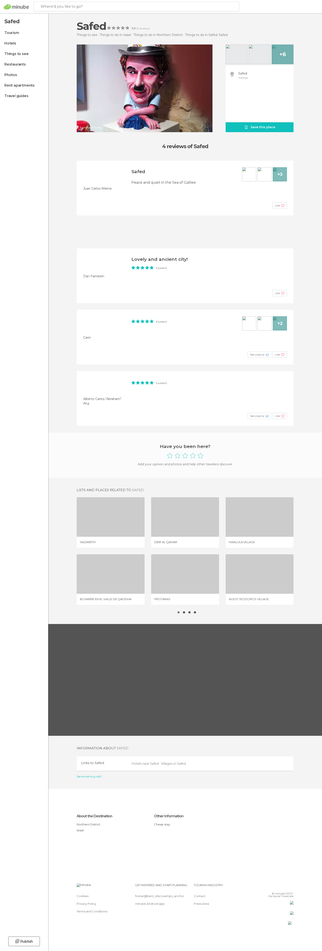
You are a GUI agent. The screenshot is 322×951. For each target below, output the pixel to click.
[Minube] (16, 7)
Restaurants (15, 64)
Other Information (168, 816)
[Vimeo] (283, 886)
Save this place (263, 127)
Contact (199, 896)
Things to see (16, 54)
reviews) (144, 28)
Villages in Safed (173, 764)
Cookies (82, 896)
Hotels (10, 43)
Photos (10, 75)
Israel (80, 830)
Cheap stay (162, 824)
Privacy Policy (86, 903)
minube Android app (150, 903)
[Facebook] (268, 886)
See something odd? (89, 776)
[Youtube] (290, 886)
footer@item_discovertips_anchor (159, 896)
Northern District (88, 824)
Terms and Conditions (92, 911)
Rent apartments (19, 85)
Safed (242, 73)
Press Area (201, 903)
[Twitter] (275, 886)
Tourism (11, 33)
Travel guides (16, 96)
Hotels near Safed (145, 764)
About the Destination (94, 816)
